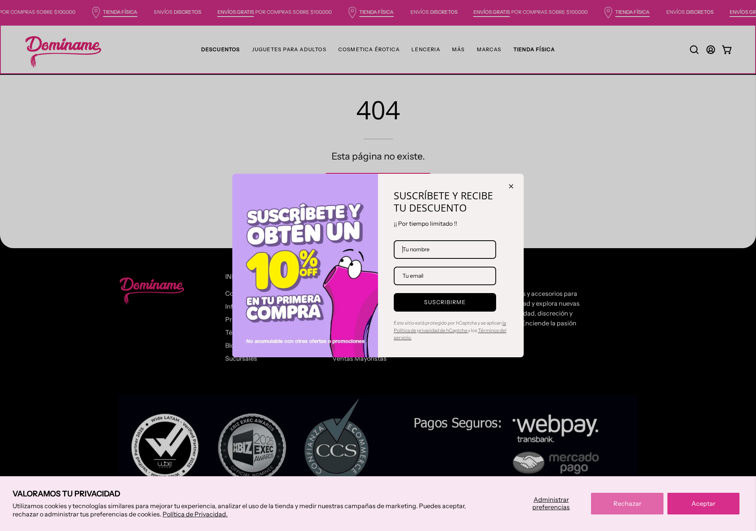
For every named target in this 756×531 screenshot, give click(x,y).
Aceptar (703, 503)
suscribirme (445, 302)
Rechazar (627, 503)
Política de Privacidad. (195, 514)
